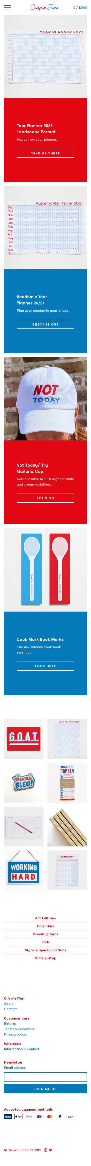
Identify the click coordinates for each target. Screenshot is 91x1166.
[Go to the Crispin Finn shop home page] (44, 7)
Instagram (45, 1150)
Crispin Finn (14, 998)
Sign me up (45, 1089)
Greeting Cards (45, 934)
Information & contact (21, 1049)
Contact (10, 1009)
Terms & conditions (19, 1029)
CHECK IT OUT (45, 324)
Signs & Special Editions (45, 950)
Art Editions (45, 918)
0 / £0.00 (80, 7)
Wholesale (12, 1043)
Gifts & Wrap (45, 958)
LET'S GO (45, 498)
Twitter (50, 1150)
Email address (15, 1067)
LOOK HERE (45, 666)
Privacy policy (15, 1034)
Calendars (45, 926)
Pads (46, 942)
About (9, 1003)
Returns (10, 1023)
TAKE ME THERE (45, 153)
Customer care (16, 1018)
